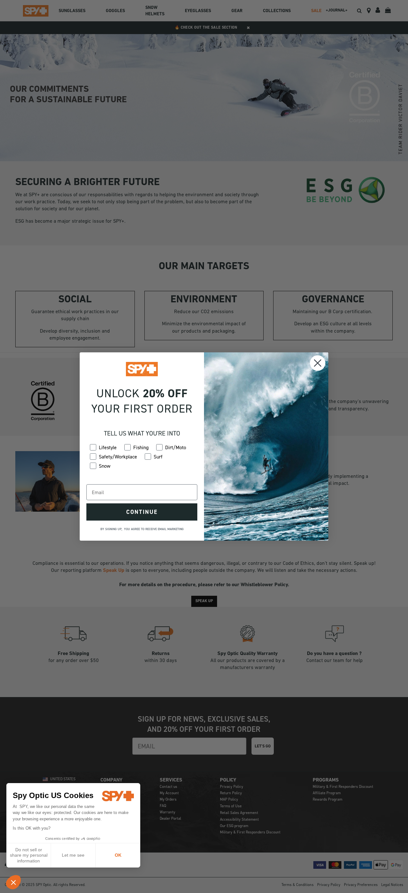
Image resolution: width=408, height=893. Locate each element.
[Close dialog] (318, 363)
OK (118, 855)
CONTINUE (141, 512)
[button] (13, 882)
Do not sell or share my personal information (28, 855)
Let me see (73, 855)
